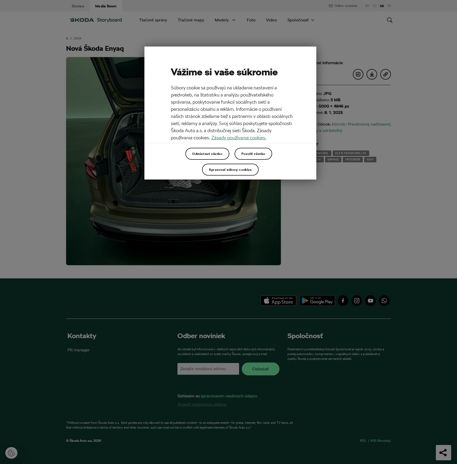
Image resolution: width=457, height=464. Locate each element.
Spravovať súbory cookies (230, 169)
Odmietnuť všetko (207, 153)
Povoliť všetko (253, 153)
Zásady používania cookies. (238, 137)
